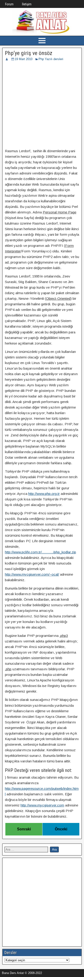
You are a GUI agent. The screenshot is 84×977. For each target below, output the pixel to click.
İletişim (27, 4)
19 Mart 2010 (23, 59)
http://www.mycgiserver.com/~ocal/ (32, 574)
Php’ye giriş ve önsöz (28, 53)
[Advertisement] (42, 105)
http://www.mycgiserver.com (42, 805)
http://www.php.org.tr (44, 494)
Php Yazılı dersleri (50, 59)
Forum (9, 4)
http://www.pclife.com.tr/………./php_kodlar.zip (40, 552)
